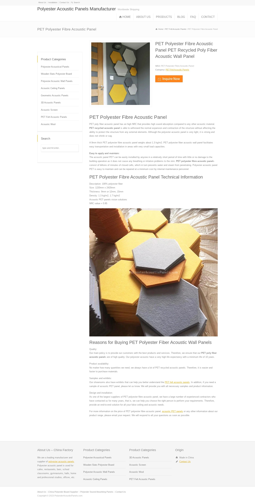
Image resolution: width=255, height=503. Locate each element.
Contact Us (64, 2)
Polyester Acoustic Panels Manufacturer (76, 9)
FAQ (193, 16)
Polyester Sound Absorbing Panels (96, 492)
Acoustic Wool (48, 124)
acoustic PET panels (172, 411)
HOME (126, 16)
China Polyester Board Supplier (63, 492)
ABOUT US (143, 16)
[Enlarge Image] (120, 42)
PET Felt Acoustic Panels (177, 70)
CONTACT (208, 16)
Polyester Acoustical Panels (55, 66)
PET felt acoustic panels (177, 382)
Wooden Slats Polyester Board (56, 74)
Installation (52, 2)
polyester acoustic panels (61, 461)
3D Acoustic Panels (51, 102)
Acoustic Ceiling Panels (53, 88)
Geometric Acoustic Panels (54, 95)
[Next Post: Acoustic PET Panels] (71, 44)
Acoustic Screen (49, 110)
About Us (42, 2)
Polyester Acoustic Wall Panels (57, 81)
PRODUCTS (164, 16)
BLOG (181, 16)
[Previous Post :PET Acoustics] (48, 44)
